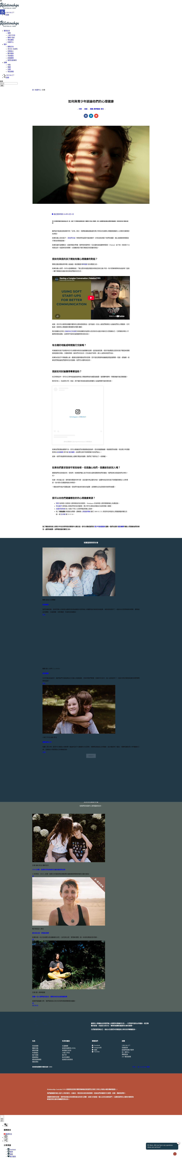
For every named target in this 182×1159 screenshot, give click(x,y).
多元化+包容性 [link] (13, 49)
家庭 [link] (85, 109)
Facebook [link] (12, 1149)
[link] (1, 1)
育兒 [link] (102, 109)
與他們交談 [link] (71, 238)
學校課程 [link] (11, 40)
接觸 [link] (5, 62)
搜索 (2, 85)
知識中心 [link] (11, 42)
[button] (86, 116)
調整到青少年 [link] (47, 742)
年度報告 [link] (11, 56)
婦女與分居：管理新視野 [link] (40, 933)
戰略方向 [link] (11, 46)
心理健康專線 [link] (85, 511)
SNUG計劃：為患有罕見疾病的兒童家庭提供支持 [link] (48, 869)
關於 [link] (5, 44)
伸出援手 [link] (59, 506)
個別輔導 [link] (71, 452)
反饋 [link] (9, 69)
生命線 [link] (63, 514)
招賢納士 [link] (11, 51)
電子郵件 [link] (12, 1156)
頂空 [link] (57, 503)
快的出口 (2, 1119)
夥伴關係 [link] (11, 53)
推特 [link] (11, 1152)
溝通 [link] (91, 109)
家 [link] (33, 90)
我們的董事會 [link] (12, 60)
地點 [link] (9, 65)
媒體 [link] (9, 67)
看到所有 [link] (35, 1005)
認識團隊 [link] (11, 58)
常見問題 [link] (11, 71)
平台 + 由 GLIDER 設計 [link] (141, 1067)
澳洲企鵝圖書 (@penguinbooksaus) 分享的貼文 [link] (78, 441)
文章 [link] (80, 109)
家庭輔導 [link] (60, 452)
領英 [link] (11, 1154)
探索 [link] (44, 615)
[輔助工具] (6, 1125)
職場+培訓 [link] (11, 37)
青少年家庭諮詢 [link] (99, 526)
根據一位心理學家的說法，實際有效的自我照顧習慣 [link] (49, 996)
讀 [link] (33, 876)
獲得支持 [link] (7, 31)
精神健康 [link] (97, 109)
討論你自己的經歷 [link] (71, 331)
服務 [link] (9, 33)
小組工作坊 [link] (11, 35)
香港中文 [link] (8, 1134)
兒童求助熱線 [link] (60, 509)
